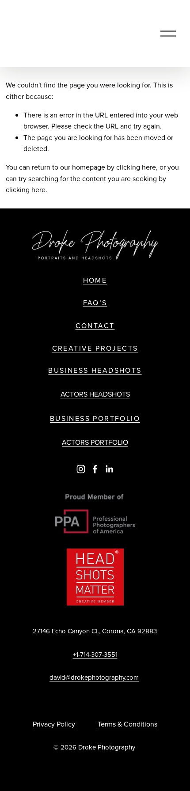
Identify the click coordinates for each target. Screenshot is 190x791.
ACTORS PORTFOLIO (95, 442)
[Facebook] (95, 469)
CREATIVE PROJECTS (95, 348)
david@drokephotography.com (94, 677)
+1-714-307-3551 (95, 654)
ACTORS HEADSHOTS (95, 394)
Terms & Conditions (127, 724)
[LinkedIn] (109, 469)
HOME (95, 280)
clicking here (136, 167)
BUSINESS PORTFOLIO (95, 418)
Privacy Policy (54, 724)
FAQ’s (95, 303)
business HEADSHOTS (94, 370)
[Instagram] (80, 469)
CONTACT (95, 326)
